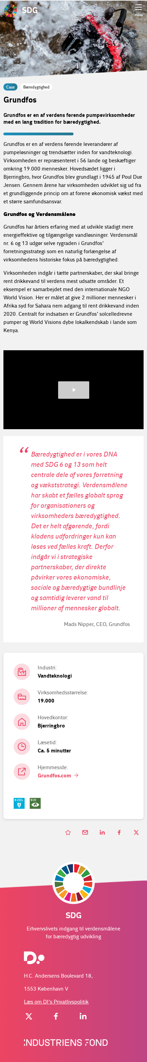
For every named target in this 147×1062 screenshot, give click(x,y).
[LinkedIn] (83, 1017)
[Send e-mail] (85, 833)
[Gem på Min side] (68, 833)
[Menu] (138, 7)
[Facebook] (56, 1017)
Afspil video (73, 390)
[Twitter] (29, 1017)
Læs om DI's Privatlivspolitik (56, 1002)
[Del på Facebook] (119, 833)
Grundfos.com (55, 776)
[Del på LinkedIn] (102, 833)
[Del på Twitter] (137, 833)
